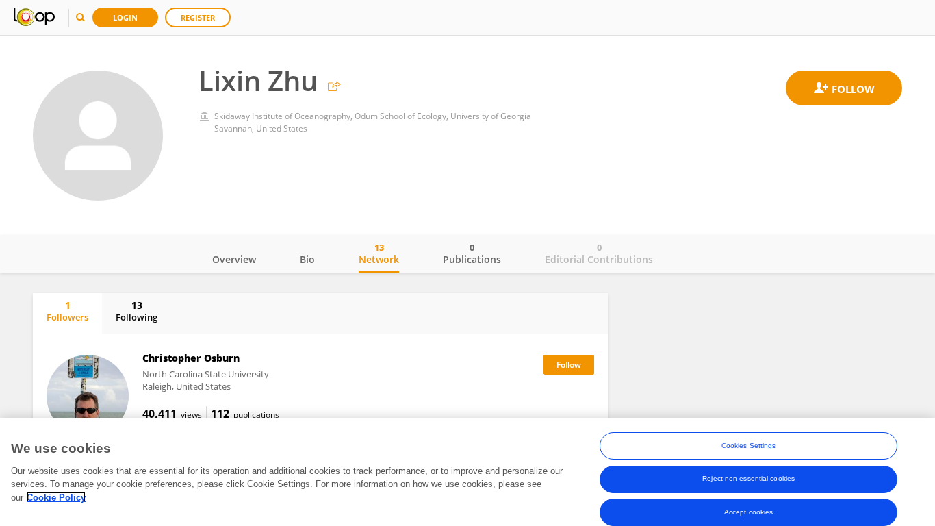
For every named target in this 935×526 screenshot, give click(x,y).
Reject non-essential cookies (748, 478)
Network (379, 253)
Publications (472, 253)
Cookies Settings (748, 445)
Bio (307, 259)
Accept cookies (748, 511)
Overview (234, 259)
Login (125, 17)
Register (198, 17)
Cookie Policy (56, 497)
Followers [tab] (67, 311)
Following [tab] (136, 311)
